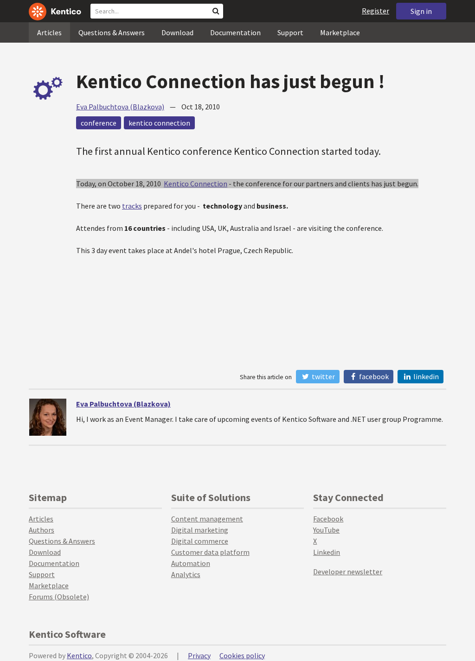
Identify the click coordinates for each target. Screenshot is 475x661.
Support (290, 32)
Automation (190, 563)
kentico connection (159, 122)
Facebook (373, 376)
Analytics (185, 574)
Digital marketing (199, 529)
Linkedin (326, 552)
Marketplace (340, 32)
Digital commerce (199, 541)
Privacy (199, 655)
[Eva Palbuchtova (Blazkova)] (48, 417)
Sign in (421, 11)
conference (98, 122)
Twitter (322, 376)
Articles (49, 32)
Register (375, 10)
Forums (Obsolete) (59, 596)
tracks (132, 205)
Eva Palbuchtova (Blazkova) (120, 106)
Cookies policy (242, 655)
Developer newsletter (347, 571)
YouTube (326, 529)
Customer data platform (210, 552)
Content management (207, 518)
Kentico (79, 655)
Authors (41, 529)
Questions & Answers (111, 32)
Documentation (235, 32)
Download (177, 32)
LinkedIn (425, 376)
